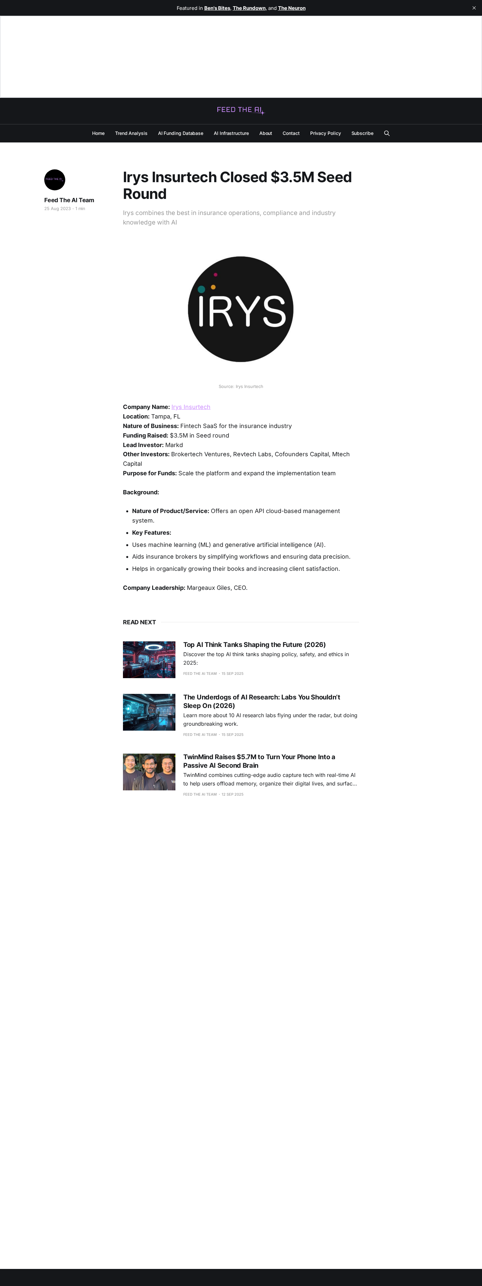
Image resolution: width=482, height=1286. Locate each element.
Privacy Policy (325, 133)
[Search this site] (387, 133)
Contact (291, 133)
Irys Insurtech (191, 406)
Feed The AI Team (69, 200)
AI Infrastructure (231, 133)
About (265, 133)
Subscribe (362, 133)
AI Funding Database (180, 133)
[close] (474, 8)
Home (98, 133)
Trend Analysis (131, 133)
